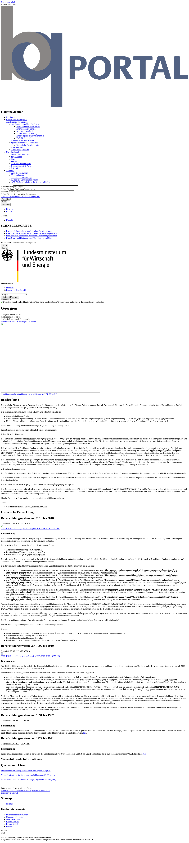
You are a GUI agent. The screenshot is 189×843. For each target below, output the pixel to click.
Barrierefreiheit (12, 824)
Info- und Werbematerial (21, 163)
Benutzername (7, 187)
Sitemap (9, 804)
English (9, 211)
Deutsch (9, 209)
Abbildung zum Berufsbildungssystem (16, 394)
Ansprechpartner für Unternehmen (30, 136)
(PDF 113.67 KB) (30, 528)
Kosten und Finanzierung (26, 133)
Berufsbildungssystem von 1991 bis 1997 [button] (27, 715)
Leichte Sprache (12, 822)
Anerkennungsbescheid (25, 129)
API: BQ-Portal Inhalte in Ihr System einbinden (30, 182)
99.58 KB (45, 394)
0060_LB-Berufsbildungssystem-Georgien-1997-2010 (23, 656)
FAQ (13, 159)
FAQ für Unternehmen (25, 138)
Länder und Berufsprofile (16, 290)
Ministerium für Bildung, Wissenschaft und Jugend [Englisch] (26, 771)
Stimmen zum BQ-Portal (21, 166)
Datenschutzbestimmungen (17, 815)
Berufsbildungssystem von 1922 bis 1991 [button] (27, 738)
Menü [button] (4, 202)
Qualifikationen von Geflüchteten (24, 143)
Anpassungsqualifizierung (27, 131)
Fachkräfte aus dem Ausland (22, 140)
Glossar (14, 161)
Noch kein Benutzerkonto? (12, 196)
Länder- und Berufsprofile (16, 119)
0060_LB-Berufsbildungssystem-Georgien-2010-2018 (23, 528)
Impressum (10, 826)
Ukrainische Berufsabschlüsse (28, 145)
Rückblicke (16, 168)
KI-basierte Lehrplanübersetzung (24, 180)
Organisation (16, 157)
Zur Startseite (11, 117)
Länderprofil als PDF (9, 321)
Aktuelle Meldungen (19, 173)
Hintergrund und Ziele (20, 154)
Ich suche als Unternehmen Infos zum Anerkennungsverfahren (31, 236)
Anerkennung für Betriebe (17, 122)
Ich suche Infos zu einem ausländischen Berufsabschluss (29, 231)
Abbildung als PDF (40, 394)
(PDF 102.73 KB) (30, 656)
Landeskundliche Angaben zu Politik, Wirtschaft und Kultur (25, 790)
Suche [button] (4, 248)
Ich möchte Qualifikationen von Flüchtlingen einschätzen (29, 238)
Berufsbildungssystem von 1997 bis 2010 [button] (27, 645)
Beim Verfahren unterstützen (28, 126)
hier (84, 733)
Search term (6, 242)
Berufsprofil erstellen (27, 321)
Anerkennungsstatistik (20, 150)
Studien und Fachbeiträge (21, 177)
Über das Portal (12, 152)
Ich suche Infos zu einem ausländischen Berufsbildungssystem (31, 233)
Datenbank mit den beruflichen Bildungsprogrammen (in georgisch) (28, 779)
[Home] (94, 106)
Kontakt (9, 220)
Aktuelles (10, 170)
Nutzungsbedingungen (15, 817)
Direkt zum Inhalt (8, 2)
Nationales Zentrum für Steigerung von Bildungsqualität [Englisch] (28, 775)
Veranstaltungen (17, 175)
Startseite (9, 288)
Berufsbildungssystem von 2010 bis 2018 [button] (27, 518)
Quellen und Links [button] (13, 765)
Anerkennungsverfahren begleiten (25, 124)
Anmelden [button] (6, 205)
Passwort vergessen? (31, 196)
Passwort (4, 192)
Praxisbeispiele (17, 147)
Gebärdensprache (13, 819)
